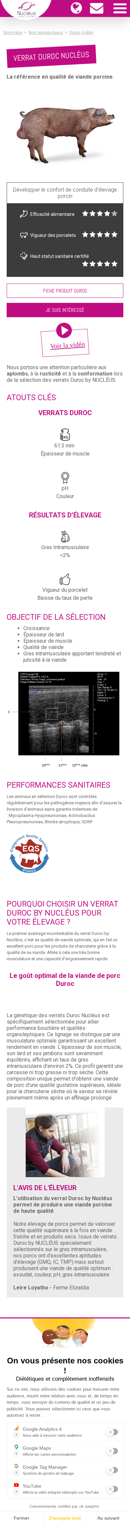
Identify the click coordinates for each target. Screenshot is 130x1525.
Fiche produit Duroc (65, 290)
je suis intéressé (65, 310)
